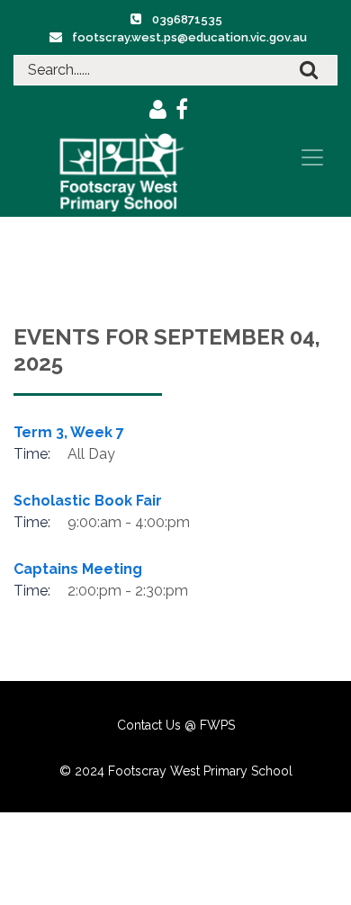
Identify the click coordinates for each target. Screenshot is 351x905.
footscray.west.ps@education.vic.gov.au (189, 37)
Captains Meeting (78, 569)
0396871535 (187, 19)
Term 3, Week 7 (69, 432)
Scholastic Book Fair (88, 500)
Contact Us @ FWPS (176, 725)
